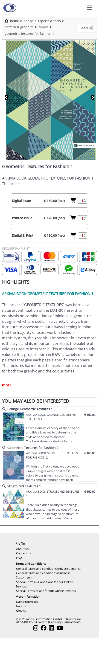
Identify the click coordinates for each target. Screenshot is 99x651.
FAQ (19, 557)
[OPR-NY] (9, 7)
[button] (89, 7)
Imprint (21, 606)
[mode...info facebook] (43, 627)
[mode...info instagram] (36, 627)
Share (84, 28)
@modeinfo (72, 622)
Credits (21, 610)
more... (8, 384)
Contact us (23, 553)
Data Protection (27, 602)
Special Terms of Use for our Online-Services (46, 591)
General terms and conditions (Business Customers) (43, 575)
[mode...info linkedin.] (51, 627)
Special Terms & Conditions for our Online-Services (45, 584)
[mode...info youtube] (60, 627)
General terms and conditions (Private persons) (48, 569)
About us (22, 549)
